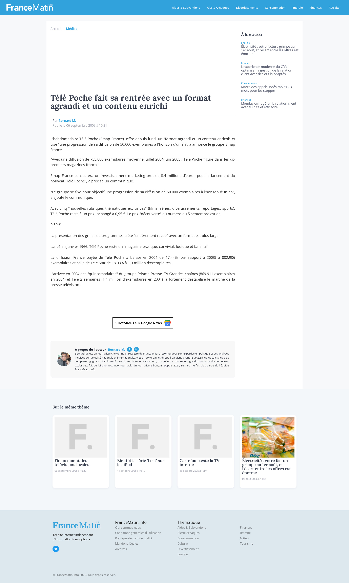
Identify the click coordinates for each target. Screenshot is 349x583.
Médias (71, 28)
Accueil (55, 28)
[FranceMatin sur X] (56, 549)
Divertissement (188, 549)
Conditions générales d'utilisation (138, 533)
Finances (316, 7)
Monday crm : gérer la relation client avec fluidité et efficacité (268, 105)
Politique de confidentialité (133, 538)
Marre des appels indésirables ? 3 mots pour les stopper (266, 89)
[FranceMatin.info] (29, 7)
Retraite (334, 7)
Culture (183, 543)
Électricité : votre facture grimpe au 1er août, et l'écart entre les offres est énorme (270, 50)
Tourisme (246, 543)
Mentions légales (126, 543)
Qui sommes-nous (128, 527)
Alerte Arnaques (218, 7)
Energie (297, 7)
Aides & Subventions (186, 7)
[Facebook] (129, 349)
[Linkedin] (136, 349)
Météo (244, 538)
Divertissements (247, 7)
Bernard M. (67, 120)
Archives (121, 549)
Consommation (275, 7)
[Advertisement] (142, 61)
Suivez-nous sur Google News (138, 323)
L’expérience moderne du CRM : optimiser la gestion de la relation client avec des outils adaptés (266, 70)
